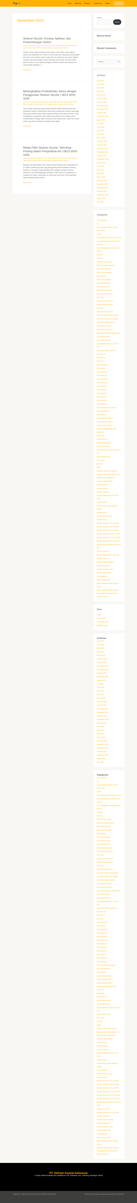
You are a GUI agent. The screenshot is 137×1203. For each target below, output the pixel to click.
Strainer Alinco (102, 485)
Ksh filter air (101, 354)
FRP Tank (100, 297)
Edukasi (99, 255)
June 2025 (100, 127)
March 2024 (101, 177)
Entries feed (101, 618)
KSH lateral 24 (102, 375)
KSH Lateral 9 (102, 404)
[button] (118, 3)
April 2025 (100, 134)
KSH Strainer (101, 415)
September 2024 (102, 159)
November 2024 (102, 152)
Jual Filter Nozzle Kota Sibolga (107, 315)
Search (99, 18)
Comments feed (102, 622)
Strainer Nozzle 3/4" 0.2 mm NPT (108, 534)
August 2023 (101, 198)
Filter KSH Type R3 (50, 45)
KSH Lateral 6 (102, 393)
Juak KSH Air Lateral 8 (105, 312)
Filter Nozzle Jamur (104, 283)
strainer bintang (102, 488)
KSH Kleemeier (102, 365)
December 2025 (102, 106)
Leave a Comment (29, 45)
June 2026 (100, 84)
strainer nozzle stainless (105, 562)
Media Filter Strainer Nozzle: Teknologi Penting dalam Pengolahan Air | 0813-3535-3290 (50, 151)
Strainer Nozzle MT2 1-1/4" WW (108, 555)
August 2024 (101, 163)
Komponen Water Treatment (106, 350)
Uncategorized (102, 576)
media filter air (102, 439)
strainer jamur (46, 48)
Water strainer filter (103, 580)
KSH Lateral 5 (102, 390)
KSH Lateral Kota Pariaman (106, 407)
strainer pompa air (103, 565)
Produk (86, 3)
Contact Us (98, 3)
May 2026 (100, 88)
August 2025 (101, 120)
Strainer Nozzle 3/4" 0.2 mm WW (108, 537)
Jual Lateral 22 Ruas (104, 326)
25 (98, 224)
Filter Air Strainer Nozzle (105, 265)
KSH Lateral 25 (102, 379)
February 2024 (102, 180)
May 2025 (100, 131)
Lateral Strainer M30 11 (105, 418)
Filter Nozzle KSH (34, 48)
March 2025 (101, 138)
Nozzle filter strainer (104, 443)
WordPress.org (102, 625)
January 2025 (101, 145)
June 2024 (100, 166)
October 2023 (101, 191)
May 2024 (100, 170)
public (99, 467)
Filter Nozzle (62, 45)
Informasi (100, 308)
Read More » (27, 70)
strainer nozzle (57, 48)
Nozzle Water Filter (103, 457)
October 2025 (101, 113)
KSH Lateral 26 (102, 383)
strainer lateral (102, 512)
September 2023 (102, 195)
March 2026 (101, 95)
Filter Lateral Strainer (104, 272)
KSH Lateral (101, 368)
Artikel (107, 3)
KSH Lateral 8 (102, 400)
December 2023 (102, 184)
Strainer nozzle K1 (103, 551)
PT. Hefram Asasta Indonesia (68, 1172)
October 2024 (101, 155)
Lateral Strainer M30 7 (104, 425)
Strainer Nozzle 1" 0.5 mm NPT (108, 530)
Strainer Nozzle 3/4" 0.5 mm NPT (108, 541)
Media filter (101, 436)
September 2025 (102, 116)
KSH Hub (100, 361)
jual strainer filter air (104, 340)
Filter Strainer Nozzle (104, 290)
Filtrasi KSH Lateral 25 (105, 294)
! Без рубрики (102, 220)
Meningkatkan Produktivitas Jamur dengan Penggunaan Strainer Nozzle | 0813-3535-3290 (49, 95)
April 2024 (100, 173)
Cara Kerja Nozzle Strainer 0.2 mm (109, 237)
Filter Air (40, 45)
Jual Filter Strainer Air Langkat (107, 319)
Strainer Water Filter (104, 573)
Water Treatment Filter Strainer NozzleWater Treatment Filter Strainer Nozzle (107, 593)
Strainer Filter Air (103, 492)
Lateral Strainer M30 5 (104, 422)
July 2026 (100, 81)
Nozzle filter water (103, 446)
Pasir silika (101, 460)
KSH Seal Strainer (103, 411)
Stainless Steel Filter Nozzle (107, 471)
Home (69, 3)
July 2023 (100, 202)
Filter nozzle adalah (103, 280)
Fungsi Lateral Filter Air (105, 301)
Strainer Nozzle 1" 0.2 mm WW (108, 527)
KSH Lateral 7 (102, 397)
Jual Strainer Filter (103, 337)
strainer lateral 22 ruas (105, 516)
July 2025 (100, 123)
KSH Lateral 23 (102, 372)
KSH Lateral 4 (102, 386)
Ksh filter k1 (101, 358)
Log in (99, 615)
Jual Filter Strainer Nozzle (106, 322)
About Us (78, 3)
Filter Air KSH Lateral (104, 262)
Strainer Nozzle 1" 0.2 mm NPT (108, 523)
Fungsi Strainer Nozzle (105, 305)
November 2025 (102, 109)
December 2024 (102, 148)
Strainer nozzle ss (103, 558)
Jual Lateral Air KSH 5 (104, 329)
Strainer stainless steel (105, 569)
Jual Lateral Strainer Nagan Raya (108, 333)
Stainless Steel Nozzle (105, 481)
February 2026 (102, 98)
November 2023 (102, 188)
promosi (99, 464)
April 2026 (100, 91)
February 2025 (102, 141)
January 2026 (101, 102)
